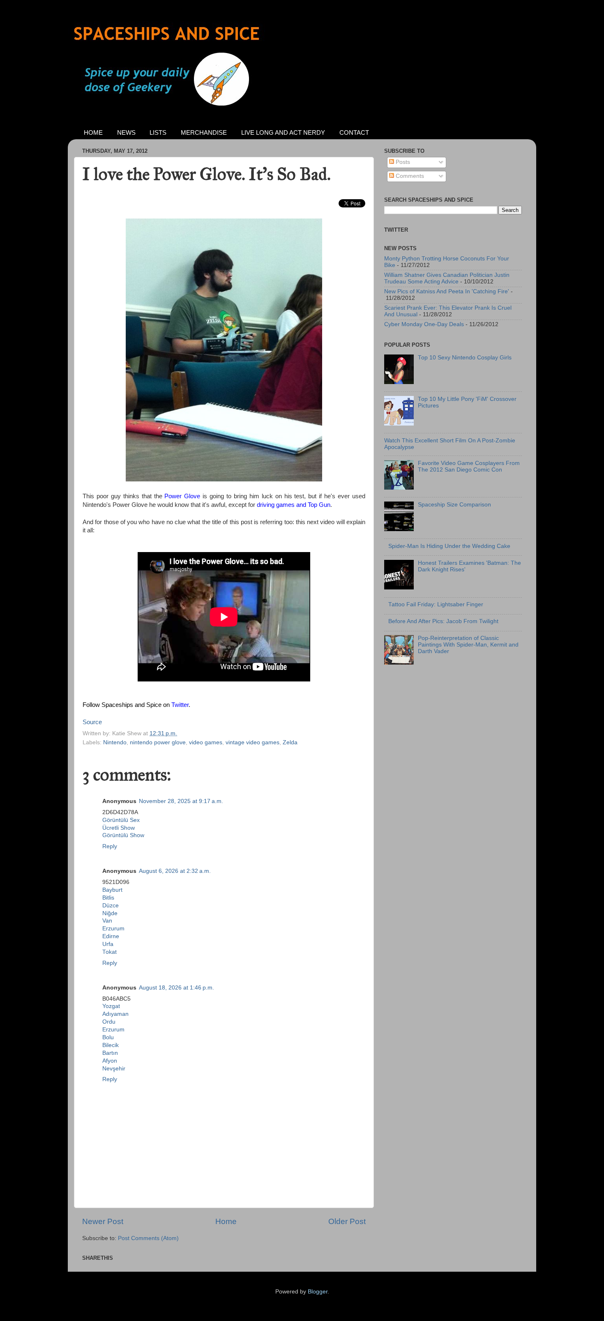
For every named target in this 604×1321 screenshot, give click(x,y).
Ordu (108, 1022)
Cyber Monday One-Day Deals (424, 324)
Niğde (110, 913)
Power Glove (182, 496)
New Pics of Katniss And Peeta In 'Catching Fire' (446, 291)
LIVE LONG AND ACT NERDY (283, 132)
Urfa (107, 944)
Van (107, 921)
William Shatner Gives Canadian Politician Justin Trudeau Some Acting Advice (446, 278)
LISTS (158, 132)
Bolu (108, 1037)
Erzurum (113, 928)
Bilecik (110, 1045)
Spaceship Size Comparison (454, 505)
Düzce (110, 905)
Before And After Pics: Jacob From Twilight (443, 621)
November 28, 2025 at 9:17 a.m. (181, 801)
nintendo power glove (158, 742)
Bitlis (108, 898)
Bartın (110, 1053)
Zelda (290, 742)
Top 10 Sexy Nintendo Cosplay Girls (465, 357)
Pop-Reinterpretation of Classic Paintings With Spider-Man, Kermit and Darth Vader (468, 644)
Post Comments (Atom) (148, 1238)
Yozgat (111, 1006)
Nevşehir (113, 1069)
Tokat (109, 952)
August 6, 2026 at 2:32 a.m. (175, 871)
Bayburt (112, 890)
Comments (409, 176)
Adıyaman (115, 1014)
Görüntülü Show (123, 835)
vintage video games (252, 742)
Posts (402, 162)
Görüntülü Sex (121, 820)
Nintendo (115, 742)
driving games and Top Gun (293, 505)
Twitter (180, 705)
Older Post (347, 1221)
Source (92, 722)
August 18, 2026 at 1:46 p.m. (176, 988)
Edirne (110, 936)
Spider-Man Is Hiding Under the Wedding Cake (449, 546)
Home (226, 1221)
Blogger (317, 1292)
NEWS (126, 132)
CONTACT (354, 132)
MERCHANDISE (204, 132)
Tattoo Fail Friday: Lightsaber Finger (435, 604)
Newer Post (102, 1221)
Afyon (109, 1061)
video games (205, 742)
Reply (109, 846)
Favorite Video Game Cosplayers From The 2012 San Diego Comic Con (469, 466)
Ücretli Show (118, 828)
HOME (93, 132)
